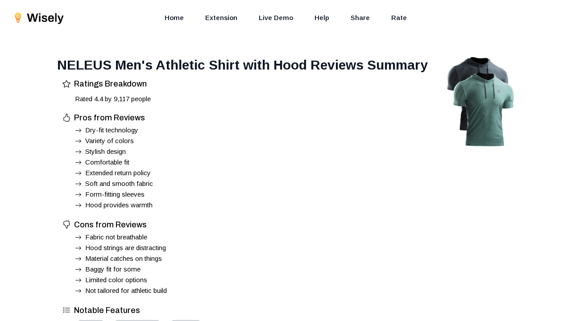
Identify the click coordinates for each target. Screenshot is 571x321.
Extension (221, 17)
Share (360, 17)
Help (321, 17)
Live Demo (276, 17)
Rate (399, 17)
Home (174, 17)
